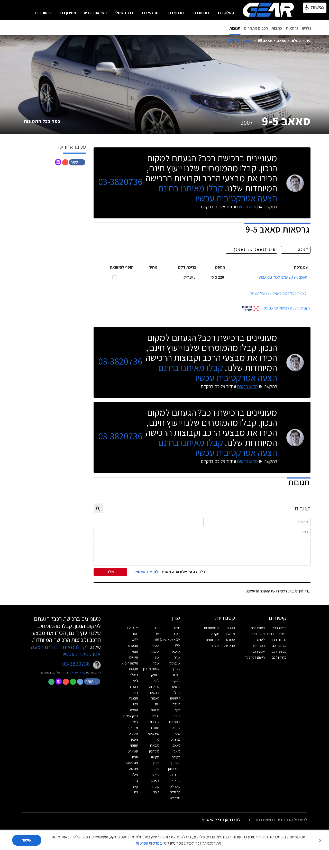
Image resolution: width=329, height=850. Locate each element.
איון (157, 657)
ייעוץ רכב (258, 651)
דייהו (135, 692)
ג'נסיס (176, 686)
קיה (135, 786)
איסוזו (155, 663)
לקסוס (176, 727)
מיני (177, 733)
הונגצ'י (133, 698)
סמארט (133, 751)
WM (177, 645)
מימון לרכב (257, 634)
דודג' (177, 692)
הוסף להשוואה (121, 267)
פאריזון (175, 762)
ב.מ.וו (176, 674)
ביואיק (155, 674)
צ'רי (135, 780)
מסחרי (214, 645)
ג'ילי (156, 680)
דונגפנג (154, 692)
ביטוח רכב (42, 12)
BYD (177, 628)
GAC (177, 634)
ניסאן (134, 739)
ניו (158, 739)
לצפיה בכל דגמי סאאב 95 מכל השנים (278, 293)
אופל (134, 651)
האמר (155, 698)
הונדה (176, 704)
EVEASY (132, 628)
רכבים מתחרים (256, 28)
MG (156, 639)
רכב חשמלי (124, 12)
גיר (308, 40)
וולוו (135, 704)
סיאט (176, 751)
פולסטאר (131, 762)
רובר (156, 792)
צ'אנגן (155, 780)
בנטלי (134, 674)
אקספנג (132, 669)
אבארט (133, 645)
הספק (220, 267)
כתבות (276, 28)
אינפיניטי (174, 663)
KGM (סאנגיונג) (170, 639)
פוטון (156, 762)
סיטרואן (154, 751)
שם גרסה (301, 267)
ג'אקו (176, 680)
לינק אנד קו (130, 716)
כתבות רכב (200, 12)
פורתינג (175, 774)
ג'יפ (135, 680)
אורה (177, 657)
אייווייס (133, 657)
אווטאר (175, 651)
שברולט (175, 798)
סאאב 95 (265, 40)
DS (157, 628)
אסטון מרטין (151, 669)
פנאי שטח (228, 645)
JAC (135, 634)
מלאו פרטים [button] (77, 672)
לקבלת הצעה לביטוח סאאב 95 (287, 308)
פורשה (133, 768)
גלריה (306, 28)
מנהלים (230, 634)
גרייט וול (154, 686)
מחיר (153, 267)
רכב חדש (258, 645)
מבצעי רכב (150, 12)
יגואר (177, 716)
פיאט (155, 774)
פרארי (176, 780)
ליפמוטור (174, 722)
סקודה (176, 757)
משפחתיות (211, 628)
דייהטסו (175, 698)
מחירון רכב (67, 12)
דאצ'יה (133, 686)
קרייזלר (175, 792)
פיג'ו (135, 774)
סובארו (154, 745)
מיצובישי (153, 733)
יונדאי (155, 716)
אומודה (154, 651)
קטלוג (296, 40)
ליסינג (261, 639)
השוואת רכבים (95, 12)
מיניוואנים (212, 639)
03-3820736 (120, 182)
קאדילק (175, 786)
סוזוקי (134, 745)
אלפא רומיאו (129, 663)
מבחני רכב (175, 12)
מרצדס (175, 739)
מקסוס (133, 733)
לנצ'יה (134, 722)
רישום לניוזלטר (255, 657)
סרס (135, 757)
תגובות (234, 28)
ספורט (230, 639)
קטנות (230, 628)
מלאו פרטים (247, 207)
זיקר (177, 710)
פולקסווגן (174, 768)
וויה (157, 704)
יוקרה (215, 634)
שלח (110, 571)
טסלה (134, 710)
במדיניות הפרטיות (149, 843)
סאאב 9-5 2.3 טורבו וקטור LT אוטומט (283, 277)
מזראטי (133, 727)
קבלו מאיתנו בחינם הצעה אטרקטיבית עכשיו (217, 193)
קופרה (155, 786)
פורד (156, 768)
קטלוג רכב (225, 12)
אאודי (155, 645)
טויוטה (155, 710)
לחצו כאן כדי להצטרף (221, 819)
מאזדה (154, 727)
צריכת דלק (187, 267)
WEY (135, 639)
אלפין (176, 669)
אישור (27, 840)
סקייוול (154, 757)
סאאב (281, 40)
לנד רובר (153, 722)
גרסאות (292, 28)
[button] (77, 162)
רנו (136, 792)
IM (157, 634)
